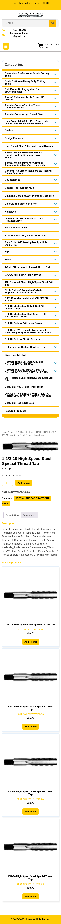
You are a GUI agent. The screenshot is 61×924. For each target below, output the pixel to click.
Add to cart (23, 483)
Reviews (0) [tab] (29, 515)
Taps (11, 432)
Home (4, 432)
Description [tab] (12, 515)
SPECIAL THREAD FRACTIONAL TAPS (35, 432)
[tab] (6, 46)
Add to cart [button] (30, 641)
